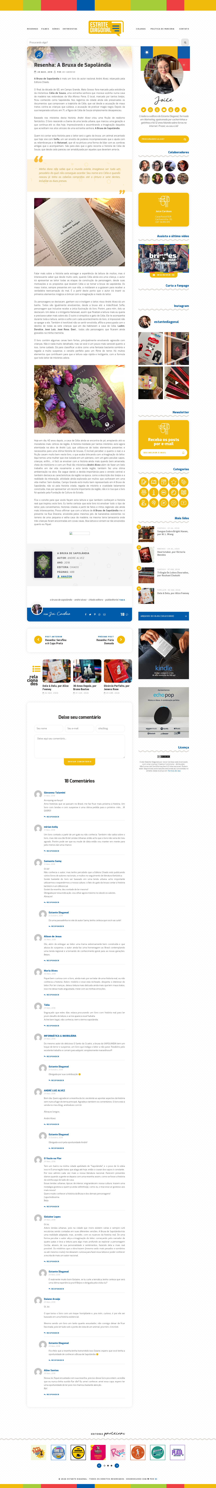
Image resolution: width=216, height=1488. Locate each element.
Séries (56, 29)
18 (122, 614)
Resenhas (32, 29)
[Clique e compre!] (163, 653)
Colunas (141, 29)
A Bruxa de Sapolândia (61, 599)
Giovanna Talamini (54, 792)
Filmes (45, 29)
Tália (47, 1005)
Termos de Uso (174, 771)
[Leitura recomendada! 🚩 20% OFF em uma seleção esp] (150, 383)
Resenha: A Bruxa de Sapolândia (72, 65)
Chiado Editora (96, 599)
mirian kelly (51, 826)
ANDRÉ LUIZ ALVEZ (54, 1090)
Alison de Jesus (53, 936)
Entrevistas (70, 29)
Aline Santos (51, 1370)
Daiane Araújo (52, 1299)
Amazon (66, 576)
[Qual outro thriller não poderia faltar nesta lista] (176, 383)
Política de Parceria (162, 29)
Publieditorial (111, 599)
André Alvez (80, 599)
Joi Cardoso (68, 72)
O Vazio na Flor (53, 1158)
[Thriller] (39, 54)
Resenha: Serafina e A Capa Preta (55, 641)
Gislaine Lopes (52, 1216)
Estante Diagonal (59, 912)
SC (156, 1479)
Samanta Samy (52, 861)
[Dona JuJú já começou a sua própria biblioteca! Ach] (150, 348)
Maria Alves (51, 970)
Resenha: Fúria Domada (105, 641)
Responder (53, 817)
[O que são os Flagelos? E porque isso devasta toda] (176, 348)
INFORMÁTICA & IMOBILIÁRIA (60, 1035)
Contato (184, 29)
